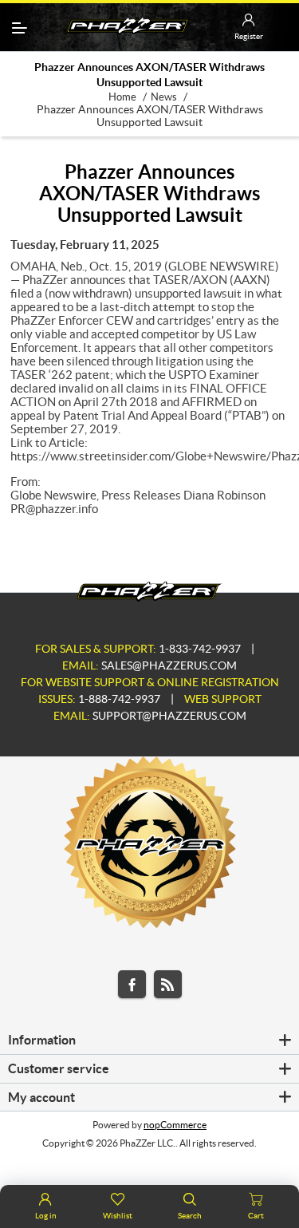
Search (190, 1215)
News (164, 97)
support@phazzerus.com (169, 715)
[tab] (149, 1040)
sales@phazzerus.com (169, 665)
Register (248, 36)
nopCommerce (175, 1124)
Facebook (132, 984)
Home (122, 97)
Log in (46, 1215)
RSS (168, 984)
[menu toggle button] (19, 27)
